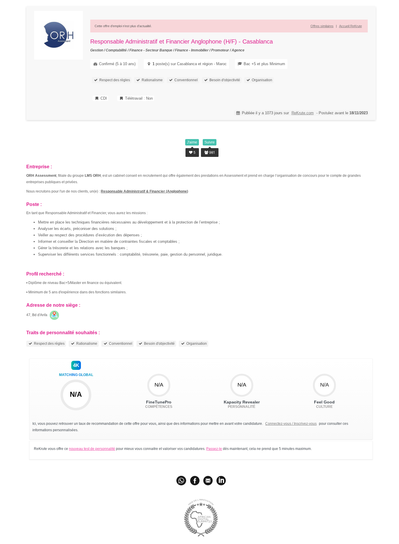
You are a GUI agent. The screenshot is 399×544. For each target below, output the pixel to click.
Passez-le (214, 449)
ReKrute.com (303, 113)
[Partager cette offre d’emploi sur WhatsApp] (181, 480)
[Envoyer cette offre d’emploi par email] (208, 480)
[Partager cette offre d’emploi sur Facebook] (195, 480)
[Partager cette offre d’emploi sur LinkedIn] (221, 480)
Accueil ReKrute (350, 26)
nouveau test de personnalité (92, 449)
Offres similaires (322, 26)
